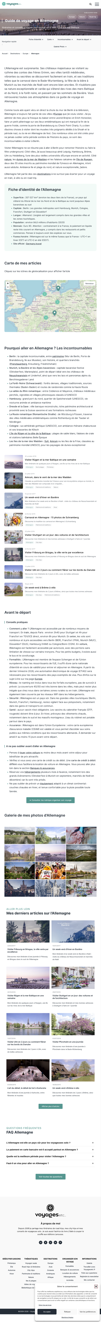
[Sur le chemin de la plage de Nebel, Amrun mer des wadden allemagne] (81, 853)
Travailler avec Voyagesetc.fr (89, 1268)
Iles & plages (40, 467)
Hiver (55, 507)
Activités (70, 1280)
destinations (44, 174)
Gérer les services (45, 1305)
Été (11, 1267)
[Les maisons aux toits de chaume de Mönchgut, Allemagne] (19, 835)
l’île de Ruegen (84, 159)
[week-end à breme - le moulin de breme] (19, 853)
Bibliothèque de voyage (31, 1288)
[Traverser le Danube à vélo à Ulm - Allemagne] (50, 835)
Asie (50, 1267)
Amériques (50, 1274)
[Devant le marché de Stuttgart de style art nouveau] (81, 888)
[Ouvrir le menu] (97, 4)
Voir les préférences (88, 1312)
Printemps (50, 467)
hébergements (32, 772)
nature (7, 159)
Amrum (54, 441)
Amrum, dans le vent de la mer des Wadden (48, 477)
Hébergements (70, 1277)
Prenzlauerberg (18, 364)
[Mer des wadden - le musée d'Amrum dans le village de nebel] (19, 870)
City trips (39, 542)
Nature (82, 17)
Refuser (67, 1312)
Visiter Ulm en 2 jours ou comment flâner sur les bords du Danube (60, 570)
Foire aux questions (89, 1273)
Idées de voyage (31, 1284)
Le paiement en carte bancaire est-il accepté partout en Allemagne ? (42, 1149)
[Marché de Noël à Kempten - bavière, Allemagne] (19, 888)
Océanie (50, 1270)
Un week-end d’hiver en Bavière (42, 497)
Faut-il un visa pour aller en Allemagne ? (27, 1163)
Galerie (89, 1263)
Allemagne (29, 467)
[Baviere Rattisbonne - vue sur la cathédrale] (81, 870)
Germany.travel (34, 243)
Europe (72, 17)
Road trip (92, 17)
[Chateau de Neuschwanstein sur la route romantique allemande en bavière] (50, 888)
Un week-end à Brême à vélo (40, 587)
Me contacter (89, 1280)
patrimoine (58, 356)
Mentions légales (67, 1317)
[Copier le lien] (5, 189)
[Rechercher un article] (90, 5)
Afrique (50, 1277)
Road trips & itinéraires (31, 1267)
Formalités (70, 1266)
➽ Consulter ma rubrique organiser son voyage (50, 800)
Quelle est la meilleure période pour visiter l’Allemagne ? (36, 1156)
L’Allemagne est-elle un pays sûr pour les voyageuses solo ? (38, 1142)
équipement (46, 783)
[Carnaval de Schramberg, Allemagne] (50, 870)
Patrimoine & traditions (43, 487)
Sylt (46, 441)
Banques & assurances (42, 768)
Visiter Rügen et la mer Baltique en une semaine (50, 459)
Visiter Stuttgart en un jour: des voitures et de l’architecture (57, 535)
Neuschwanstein (18, 375)
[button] (96, 1286)
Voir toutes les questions (50, 1176)
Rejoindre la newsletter (89, 1276)
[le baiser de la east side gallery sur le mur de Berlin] (81, 835)
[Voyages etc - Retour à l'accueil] (12, 4)
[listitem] (40, 1242)
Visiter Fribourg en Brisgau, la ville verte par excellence (54, 552)
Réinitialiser (89, 283)
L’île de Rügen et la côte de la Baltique (30, 433)
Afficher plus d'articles (50, 1106)
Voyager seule (31, 1263)
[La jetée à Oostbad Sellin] (50, 853)
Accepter (47, 1312)
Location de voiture (70, 1273)
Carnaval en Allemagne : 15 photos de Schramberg (52, 517)
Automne (11, 1270)
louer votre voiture (30, 752)
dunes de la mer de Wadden (31, 159)
